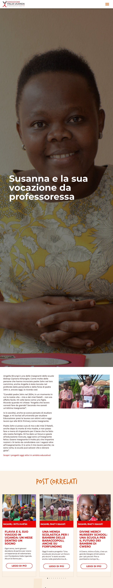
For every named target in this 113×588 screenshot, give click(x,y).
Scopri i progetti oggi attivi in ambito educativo (26, 455)
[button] (107, 4)
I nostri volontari (20, 524)
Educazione (7, 524)
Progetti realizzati (57, 524)
